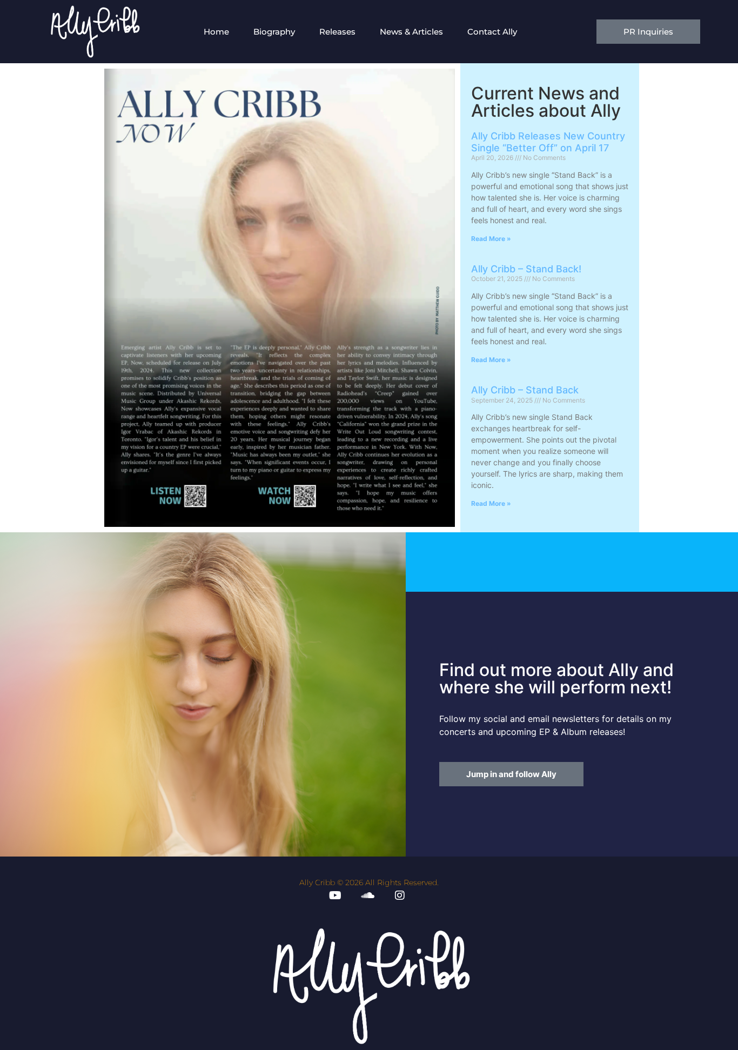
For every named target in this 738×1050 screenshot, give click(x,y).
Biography (274, 31)
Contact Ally (492, 31)
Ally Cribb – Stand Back (525, 390)
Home (216, 31)
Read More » (491, 239)
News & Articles (411, 31)
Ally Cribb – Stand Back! (526, 269)
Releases (337, 31)
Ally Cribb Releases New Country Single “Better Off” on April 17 (548, 141)
